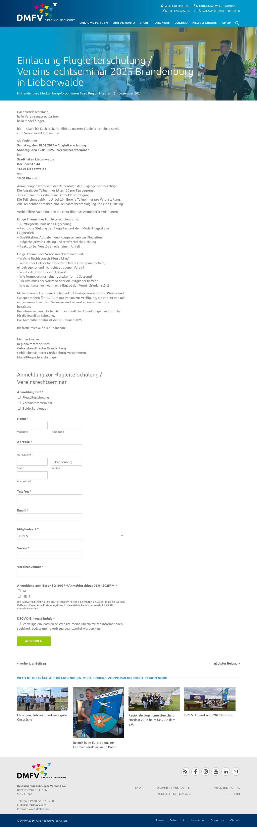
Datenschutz (177, 820)
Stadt (20, 468)
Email (22, 510)
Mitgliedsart (28, 529)
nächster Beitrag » (227, 663)
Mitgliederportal (176, 5)
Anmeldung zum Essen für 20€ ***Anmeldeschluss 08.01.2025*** (67, 585)
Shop (226, 22)
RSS (185, 771)
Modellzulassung (177, 10)
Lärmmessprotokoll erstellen (219, 10)
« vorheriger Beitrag (31, 663)
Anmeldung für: (30, 392)
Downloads (217, 820)
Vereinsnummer (30, 566)
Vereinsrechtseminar (37, 403)
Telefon (24, 491)
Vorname (22, 431)
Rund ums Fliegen (93, 22)
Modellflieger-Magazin (174, 794)
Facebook (195, 771)
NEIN (26, 596)
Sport (145, 22)
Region (56, 468)
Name (22, 418)
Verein (23, 548)
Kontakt (231, 5)
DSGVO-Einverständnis (36, 618)
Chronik (235, 820)
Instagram (205, 771)
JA (24, 591)
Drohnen (162, 22)
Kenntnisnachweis (208, 5)
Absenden (34, 641)
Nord (83, 93)
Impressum (198, 820)
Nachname (58, 431)
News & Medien (204, 22)
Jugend (181, 22)
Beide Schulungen (35, 408)
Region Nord (97, 93)
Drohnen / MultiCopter (174, 787)
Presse (160, 820)
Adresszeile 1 (25, 454)
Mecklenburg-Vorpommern (59, 93)
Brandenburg (29, 93)
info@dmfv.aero (36, 805)
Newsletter (236, 771)
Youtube (215, 771)
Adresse (24, 441)
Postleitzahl (24, 481)
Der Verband (124, 22)
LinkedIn (225, 771)
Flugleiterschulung (35, 397)
